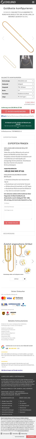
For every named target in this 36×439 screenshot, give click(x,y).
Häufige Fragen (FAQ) (7, 401)
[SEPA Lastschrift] (4, 304)
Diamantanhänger (5, 334)
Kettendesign (6, 81)
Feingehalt (5, 87)
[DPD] (8, 313)
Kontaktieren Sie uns (7, 414)
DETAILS (16, 279)
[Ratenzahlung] (14, 304)
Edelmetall (5, 84)
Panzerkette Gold (5, 336)
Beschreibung (8, 233)
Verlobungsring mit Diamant (8, 329)
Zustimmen (31, 436)
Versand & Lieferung (7, 405)
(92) (18, 348)
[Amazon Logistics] (13, 313)
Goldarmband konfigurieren (8, 333)
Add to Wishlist (33, 111)
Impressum (22, 412)
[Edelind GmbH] (9, 2)
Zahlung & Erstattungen (8, 410)
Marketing (24, 433)
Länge (4, 96)
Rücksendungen (6, 407)
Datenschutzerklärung (23, 430)
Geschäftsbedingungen (25, 410)
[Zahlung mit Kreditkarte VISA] (9, 298)
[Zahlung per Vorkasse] (18, 298)
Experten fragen (10, 137)
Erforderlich (6, 433)
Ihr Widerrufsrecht (24, 405)
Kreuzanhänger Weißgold (7, 339)
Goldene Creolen (5, 331)
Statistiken (15, 433)
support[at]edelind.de (23, 393)
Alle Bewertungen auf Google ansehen (12, 370)
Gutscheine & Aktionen (7, 412)
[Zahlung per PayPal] (23, 304)
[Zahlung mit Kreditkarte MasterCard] (3, 298)
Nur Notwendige (19, 436)
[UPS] (3, 313)
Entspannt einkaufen (7, 403)
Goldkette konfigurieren (7, 328)
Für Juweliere (23, 403)
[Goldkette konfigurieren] (18, 260)
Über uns (22, 401)
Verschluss (5, 93)
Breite (4, 90)
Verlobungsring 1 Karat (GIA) (8, 338)
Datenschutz (23, 407)
